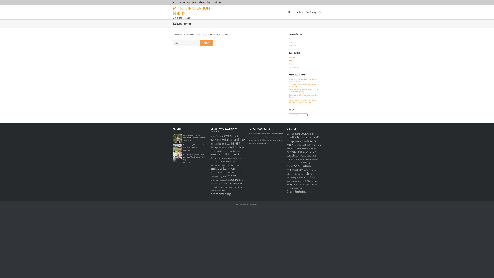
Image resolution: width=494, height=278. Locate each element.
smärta (231, 176)
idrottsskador (237, 158)
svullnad (235, 179)
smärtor (222, 180)
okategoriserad (294, 67)
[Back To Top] (487, 272)
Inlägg (300, 12)
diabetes (236, 151)
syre (241, 180)
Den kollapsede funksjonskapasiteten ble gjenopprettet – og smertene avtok (302, 101)
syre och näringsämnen (218, 184)
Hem (290, 12)
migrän (236, 165)
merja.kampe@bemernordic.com (208, 2)
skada (224, 177)
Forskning (311, 12)
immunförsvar (215, 162)
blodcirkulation (237, 147)
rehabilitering (216, 176)
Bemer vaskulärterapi (261, 143)
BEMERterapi (224, 147)
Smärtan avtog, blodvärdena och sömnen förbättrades (302, 85)
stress (228, 179)
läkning (230, 165)
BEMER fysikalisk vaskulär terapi (228, 142)
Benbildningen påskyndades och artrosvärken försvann (304, 96)
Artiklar (291, 61)
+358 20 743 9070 (182, 2)
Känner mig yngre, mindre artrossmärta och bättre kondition (303, 80)
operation (238, 173)
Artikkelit (292, 57)
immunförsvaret (227, 161)
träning (213, 187)
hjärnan (221, 158)
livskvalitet (224, 165)
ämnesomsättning (220, 191)
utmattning (227, 187)
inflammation (239, 162)
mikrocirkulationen (223, 172)
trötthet (219, 187)
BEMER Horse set (225, 144)
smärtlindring (215, 180)
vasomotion (236, 187)
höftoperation (228, 158)
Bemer (219, 136)
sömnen (238, 183)
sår (226, 184)
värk (212, 190)
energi (214, 154)
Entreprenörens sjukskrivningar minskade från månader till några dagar (304, 91)
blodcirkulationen (218, 151)
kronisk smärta (215, 165)
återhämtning (221, 194)
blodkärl (229, 151)
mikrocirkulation (223, 168)
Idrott (291, 64)
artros (213, 136)
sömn (231, 183)
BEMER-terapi (230, 136)
